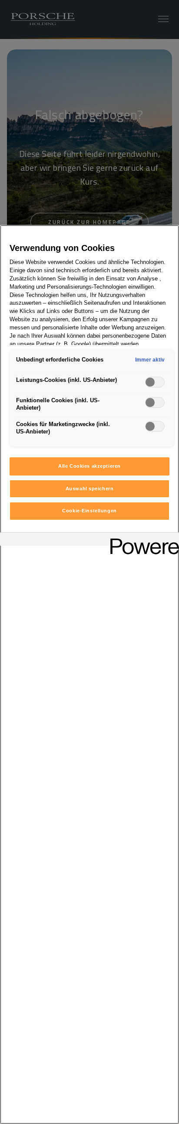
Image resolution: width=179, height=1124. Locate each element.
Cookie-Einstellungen (89, 510)
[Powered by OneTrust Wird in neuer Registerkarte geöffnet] (142, 540)
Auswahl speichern (90, 488)
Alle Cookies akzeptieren (89, 466)
